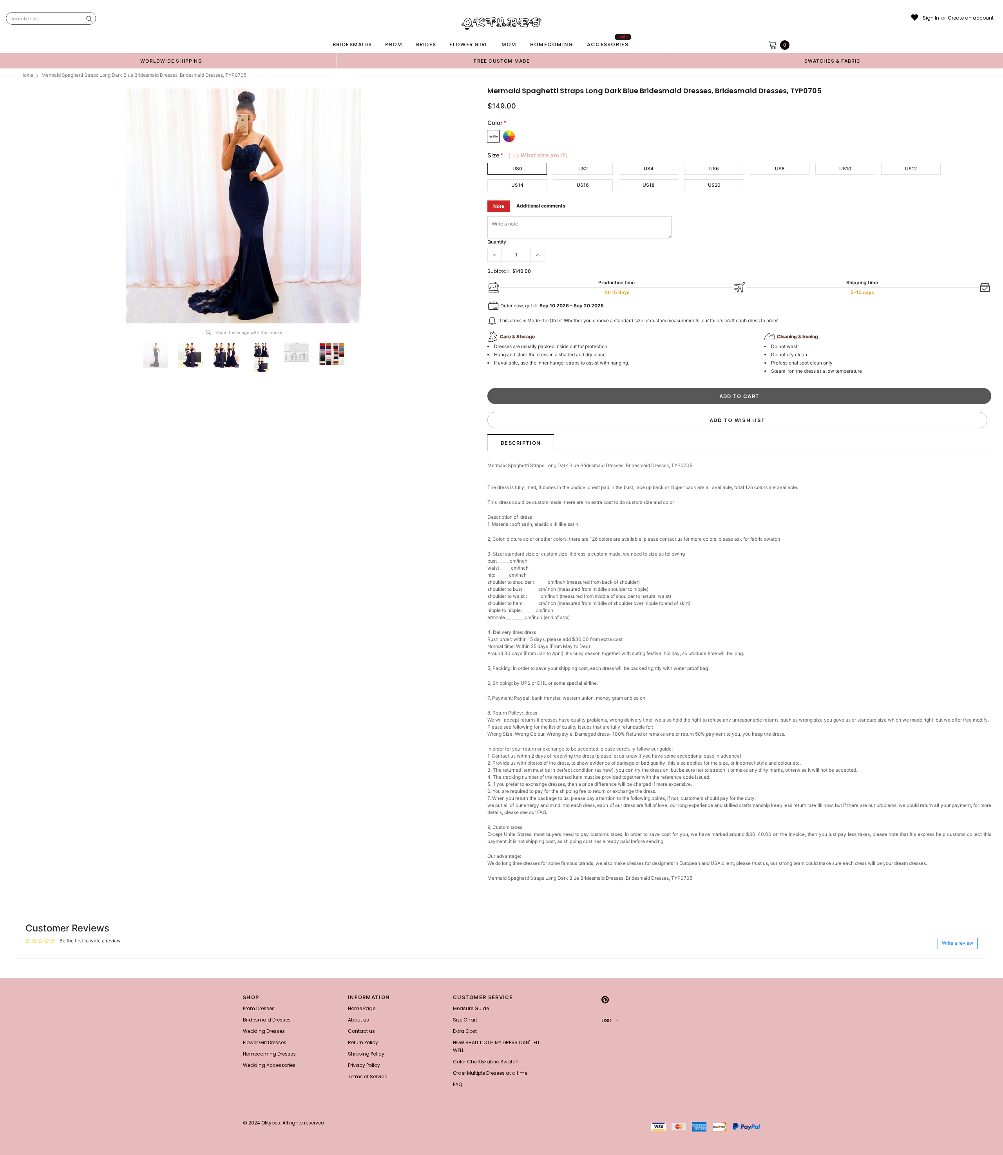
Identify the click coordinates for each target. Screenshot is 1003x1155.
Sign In (931, 18)
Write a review (957, 943)
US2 (583, 168)
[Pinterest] (605, 999)
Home (26, 75)
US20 (714, 185)
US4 (649, 168)
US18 (649, 185)
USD (606, 1020)
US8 (780, 168)
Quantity (496, 242)
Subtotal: (498, 271)
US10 (845, 168)
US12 (911, 168)
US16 (583, 185)
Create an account (971, 18)
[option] (171, 60)
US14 (517, 185)
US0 (517, 168)
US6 (714, 168)
